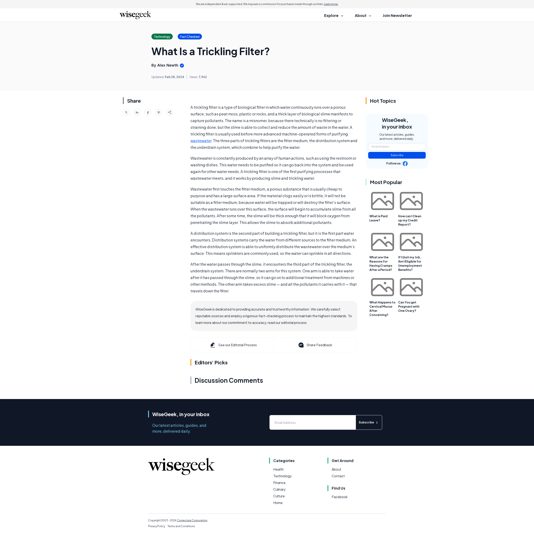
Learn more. (331, 4)
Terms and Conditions (181, 526)
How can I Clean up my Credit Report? (409, 220)
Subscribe (397, 155)
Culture (279, 496)
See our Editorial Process (237, 345)
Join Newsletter (397, 15)
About (336, 469)
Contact (338, 476)
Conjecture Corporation (192, 520)
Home (278, 502)
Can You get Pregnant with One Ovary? (408, 306)
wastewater (200, 140)
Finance (279, 482)
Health (278, 469)
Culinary (279, 489)
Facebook (340, 497)
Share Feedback (319, 345)
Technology (282, 476)
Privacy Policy (156, 526)
